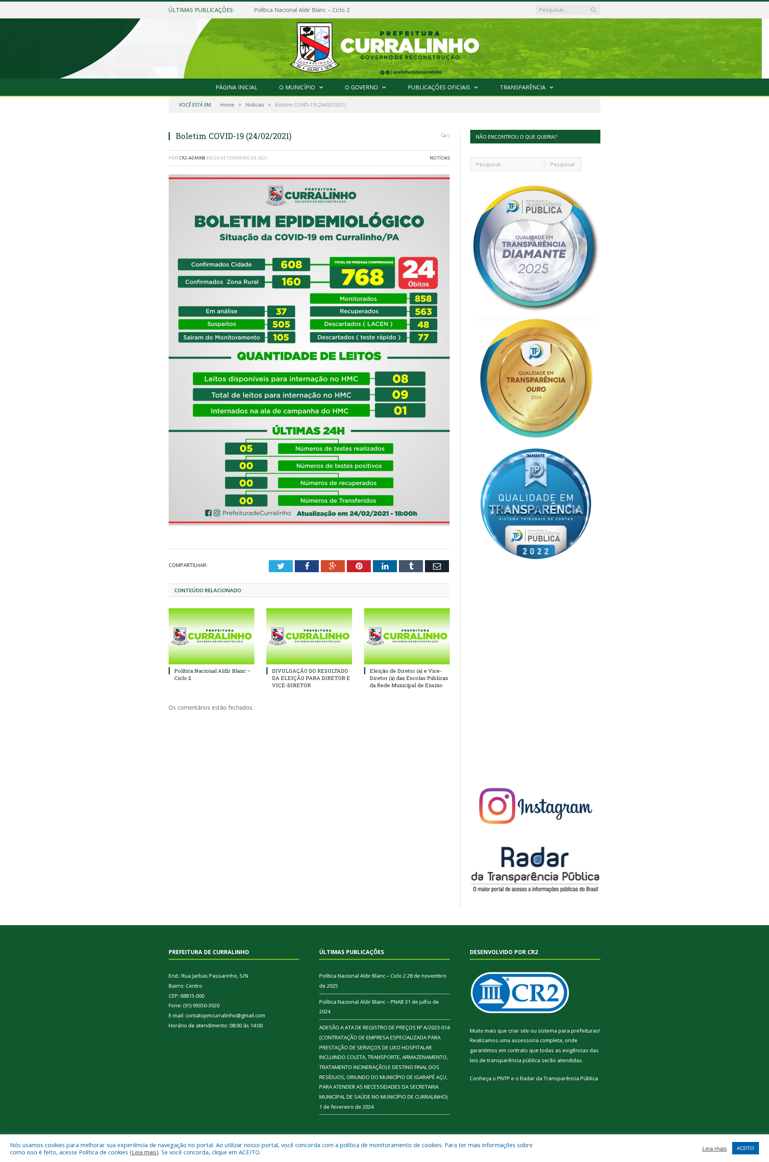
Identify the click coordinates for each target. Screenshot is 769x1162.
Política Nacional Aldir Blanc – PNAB (301, 10)
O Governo (361, 87)
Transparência (523, 87)
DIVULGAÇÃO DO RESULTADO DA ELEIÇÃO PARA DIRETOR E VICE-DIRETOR (311, 678)
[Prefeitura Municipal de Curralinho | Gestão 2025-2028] (384, 46)
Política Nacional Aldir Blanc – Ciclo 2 (362, 975)
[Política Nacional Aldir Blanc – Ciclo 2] (211, 636)
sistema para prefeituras (568, 1030)
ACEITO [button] (745, 1148)
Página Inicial (236, 87)
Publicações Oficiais (439, 87)
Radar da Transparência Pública (559, 1078)
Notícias (440, 158)
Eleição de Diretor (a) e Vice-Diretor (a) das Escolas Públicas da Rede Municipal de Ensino (409, 678)
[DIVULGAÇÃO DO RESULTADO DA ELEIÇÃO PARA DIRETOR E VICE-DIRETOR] (309, 636)
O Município (297, 87)
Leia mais (144, 1152)
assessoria (525, 1040)
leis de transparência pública (505, 1060)
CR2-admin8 (192, 158)
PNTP (503, 1078)
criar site (518, 1030)
